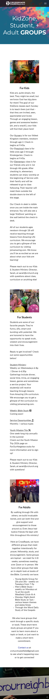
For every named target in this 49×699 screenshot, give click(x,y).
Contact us (23, 648)
